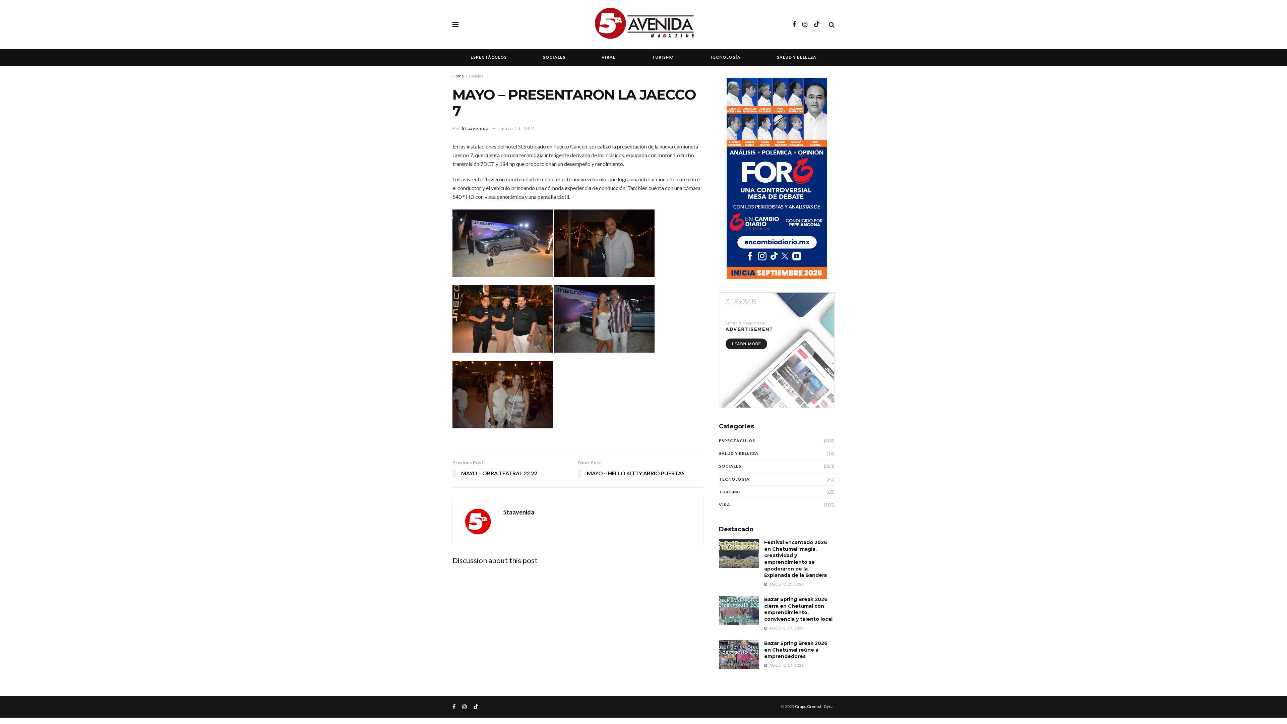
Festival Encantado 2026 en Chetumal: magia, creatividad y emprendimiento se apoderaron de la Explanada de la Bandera (795, 558)
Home (458, 75)
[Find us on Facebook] (794, 24)
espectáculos (737, 440)
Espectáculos (489, 57)
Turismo (663, 57)
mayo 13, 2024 (518, 128)
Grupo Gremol (808, 706)
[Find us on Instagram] (804, 24)
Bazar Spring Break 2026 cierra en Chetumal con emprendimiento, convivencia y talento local (798, 609)
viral (726, 504)
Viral (608, 57)
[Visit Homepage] (643, 24)
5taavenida (475, 128)
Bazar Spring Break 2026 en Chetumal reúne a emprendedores (796, 649)
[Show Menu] (455, 24)
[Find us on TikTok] (816, 24)
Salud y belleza (796, 57)
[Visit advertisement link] (777, 350)
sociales (476, 75)
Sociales (554, 57)
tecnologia (734, 479)
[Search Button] (832, 24)
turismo (730, 491)
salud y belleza (738, 453)
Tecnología (725, 57)
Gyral (829, 706)
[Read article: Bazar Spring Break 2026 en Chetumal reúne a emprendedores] (739, 654)
